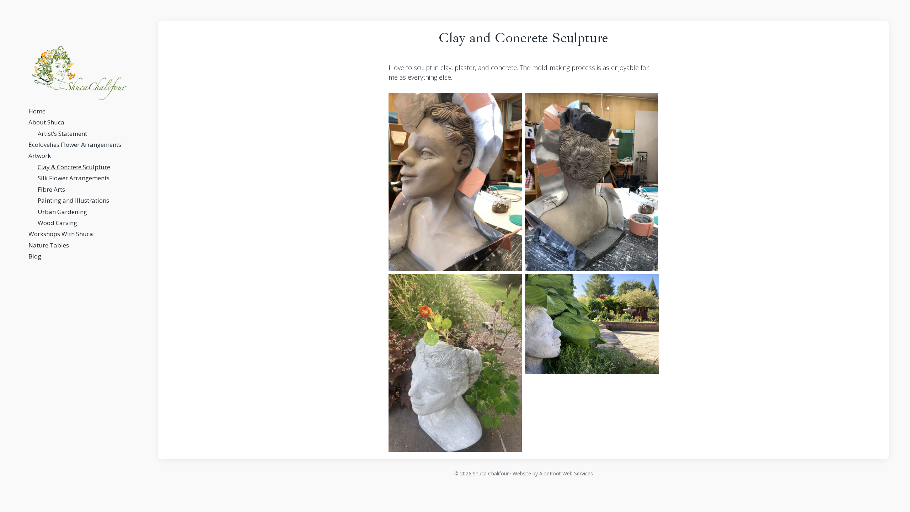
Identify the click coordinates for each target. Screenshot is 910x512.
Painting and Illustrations (73, 200)
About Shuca (46, 122)
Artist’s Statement (62, 133)
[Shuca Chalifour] (79, 73)
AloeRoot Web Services (566, 473)
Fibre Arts (51, 189)
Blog (34, 256)
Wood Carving (57, 223)
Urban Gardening (62, 212)
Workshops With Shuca (60, 234)
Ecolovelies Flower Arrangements (74, 144)
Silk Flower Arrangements (73, 178)
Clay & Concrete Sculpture (74, 167)
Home (37, 111)
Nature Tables (48, 245)
